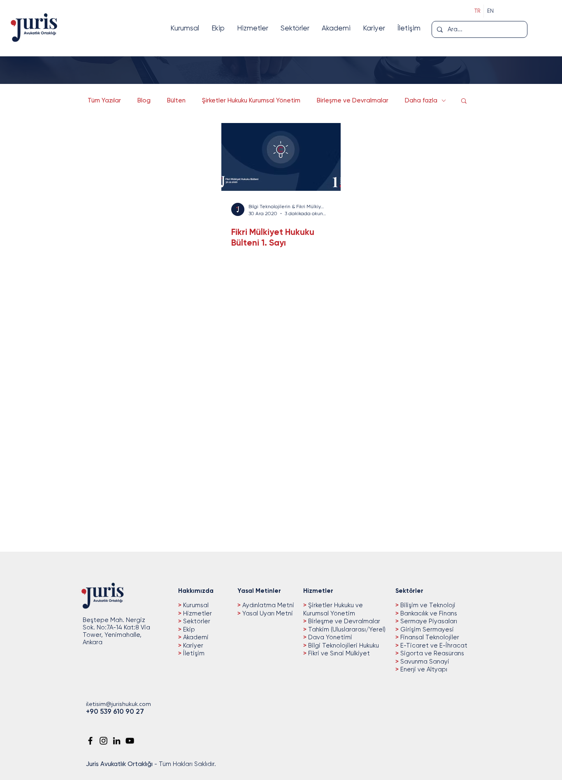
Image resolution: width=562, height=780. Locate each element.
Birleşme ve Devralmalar (352, 100)
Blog (144, 100)
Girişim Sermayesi (426, 629)
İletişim (192, 653)
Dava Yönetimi (329, 637)
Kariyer (192, 645)
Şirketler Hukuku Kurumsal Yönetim (251, 100)
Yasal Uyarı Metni (267, 613)
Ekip (188, 629)
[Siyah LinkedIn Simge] (116, 741)
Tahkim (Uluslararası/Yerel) (346, 629)
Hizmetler (196, 613)
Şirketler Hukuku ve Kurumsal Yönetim (333, 609)
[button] (464, 101)
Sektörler (195, 621)
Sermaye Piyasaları (428, 621)
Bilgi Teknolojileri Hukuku (343, 645)
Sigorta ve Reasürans (431, 653)
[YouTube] (130, 741)
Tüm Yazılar (104, 100)
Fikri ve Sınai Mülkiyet (338, 653)
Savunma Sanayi (424, 661)
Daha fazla (421, 100)
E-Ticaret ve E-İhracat (433, 645)
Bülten (176, 100)
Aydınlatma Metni (268, 605)
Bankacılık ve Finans (428, 613)
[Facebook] (90, 741)
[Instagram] (103, 741)
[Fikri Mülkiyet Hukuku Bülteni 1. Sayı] (281, 157)
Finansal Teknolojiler (429, 637)
